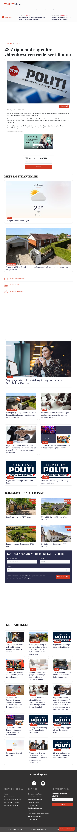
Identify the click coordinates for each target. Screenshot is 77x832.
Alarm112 (7, 9)
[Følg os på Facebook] (34, 783)
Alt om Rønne (32, 819)
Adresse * (10, 566)
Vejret (54, 9)
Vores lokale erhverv (34, 797)
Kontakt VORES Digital (11, 802)
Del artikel (63, 106)
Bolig (14, 9)
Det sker (30, 9)
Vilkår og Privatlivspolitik (12, 800)
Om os (6, 794)
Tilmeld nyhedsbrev (66, 829)
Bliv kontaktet (62, 577)
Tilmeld (38, 167)
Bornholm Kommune (35, 808)
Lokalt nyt (39, 9)
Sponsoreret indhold (35, 816)
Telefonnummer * (12, 558)
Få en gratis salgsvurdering (37, 811)
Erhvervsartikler (33, 805)
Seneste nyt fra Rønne (35, 794)
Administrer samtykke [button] (11, 805)
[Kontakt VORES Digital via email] (43, 783)
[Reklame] (38, 141)
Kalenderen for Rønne (35, 800)
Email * (42, 558)
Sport (47, 9)
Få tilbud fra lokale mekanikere (38, 814)
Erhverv (21, 9)
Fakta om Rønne (33, 802)
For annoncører (9, 797)
